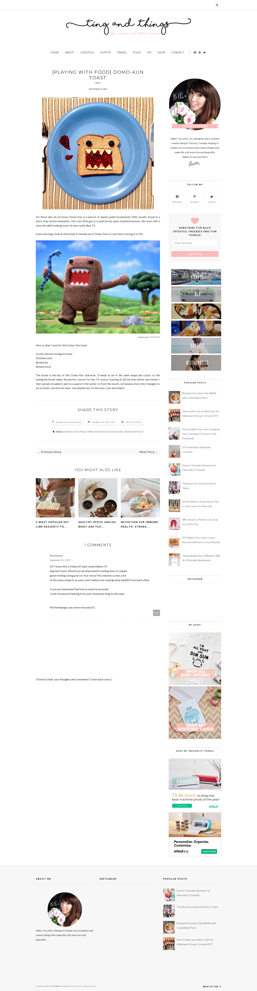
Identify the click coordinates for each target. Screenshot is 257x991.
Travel (122, 52)
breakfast (67, 431)
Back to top (211, 986)
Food (137, 52)
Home (55, 52)
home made (116, 431)
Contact (178, 52)
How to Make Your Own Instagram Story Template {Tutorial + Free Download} (201, 434)
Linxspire (154, 336)
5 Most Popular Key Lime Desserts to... (52, 524)
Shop (161, 52)
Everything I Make (84, 431)
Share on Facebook (68, 422)
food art (105, 431)
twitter (211, 202)
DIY (149, 52)
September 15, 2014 (60, 560)
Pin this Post (134, 422)
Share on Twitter (103, 422)
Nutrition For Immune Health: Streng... (139, 524)
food (97, 431)
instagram (177, 202)
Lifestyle (87, 52)
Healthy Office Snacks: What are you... (97, 524)
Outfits (105, 52)
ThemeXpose (55, 986)
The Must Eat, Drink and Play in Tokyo (197, 906)
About (69, 52)
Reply (156, 613)
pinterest (194, 202)
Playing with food (133, 431)
